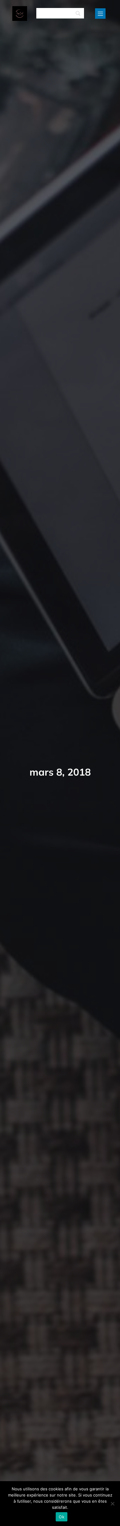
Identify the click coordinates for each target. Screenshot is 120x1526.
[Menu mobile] (100, 13)
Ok (61, 1516)
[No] (112, 1503)
